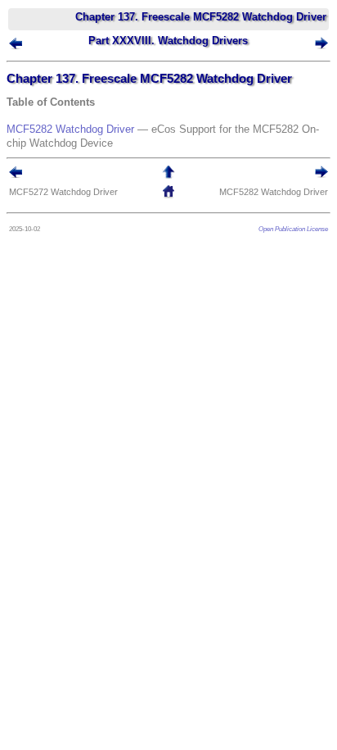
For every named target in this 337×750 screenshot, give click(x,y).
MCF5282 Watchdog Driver (70, 129)
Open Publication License (293, 229)
